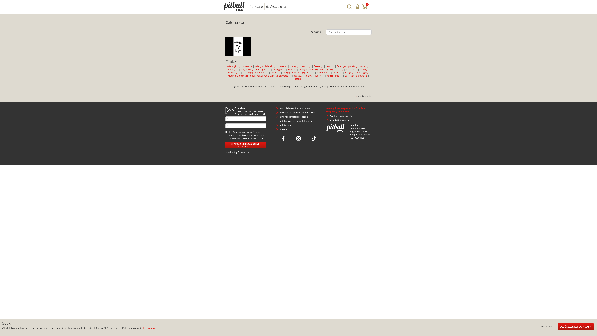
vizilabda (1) (298, 72)
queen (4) (319, 75)
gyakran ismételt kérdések (294, 116)
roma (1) (364, 66)
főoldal (283, 129)
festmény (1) (234, 72)
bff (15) (298, 78)
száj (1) (311, 72)
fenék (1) (341, 66)
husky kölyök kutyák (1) (262, 75)
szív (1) (286, 72)
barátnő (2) (362, 75)
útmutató (256, 6)
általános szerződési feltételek (296, 120)
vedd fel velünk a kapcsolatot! (295, 108)
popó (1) (330, 66)
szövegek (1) (279, 69)
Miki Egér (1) (234, 66)
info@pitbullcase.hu (359, 134)
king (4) (308, 75)
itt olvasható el (149, 328)
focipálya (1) (326, 69)
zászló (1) (307, 66)
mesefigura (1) (263, 69)
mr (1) (330, 75)
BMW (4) (292, 69)
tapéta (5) (248, 66)
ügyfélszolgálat (276, 6)
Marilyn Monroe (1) (238, 75)
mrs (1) (339, 75)
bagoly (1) (233, 69)
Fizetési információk (340, 120)
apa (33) (298, 75)
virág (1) (349, 72)
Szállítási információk (341, 116)
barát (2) (349, 75)
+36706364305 (356, 137)
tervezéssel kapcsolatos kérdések (297, 112)
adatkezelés (286, 125)
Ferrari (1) (248, 72)
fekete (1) (319, 66)
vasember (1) (324, 72)
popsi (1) (353, 66)
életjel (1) (276, 72)
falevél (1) (270, 66)
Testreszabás (548, 326)
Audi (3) (339, 69)
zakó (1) (259, 66)
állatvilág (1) (361, 72)
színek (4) (283, 66)
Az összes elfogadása (575, 326)
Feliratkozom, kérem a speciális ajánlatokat (244, 145)
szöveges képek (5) (308, 69)
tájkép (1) (338, 72)
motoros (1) (352, 69)
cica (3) (364, 69)
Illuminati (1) (262, 72)
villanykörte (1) (284, 75)
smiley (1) (295, 66)
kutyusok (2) (247, 69)
